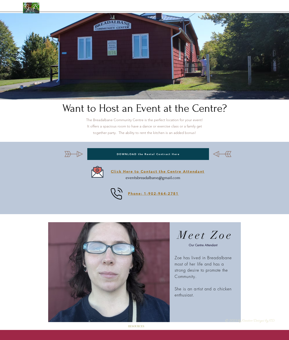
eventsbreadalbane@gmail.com (153, 177)
